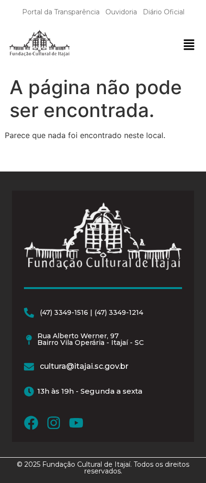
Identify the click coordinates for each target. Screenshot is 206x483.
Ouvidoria (121, 12)
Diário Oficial (163, 12)
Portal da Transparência (61, 12)
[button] (188, 45)
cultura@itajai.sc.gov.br (84, 366)
